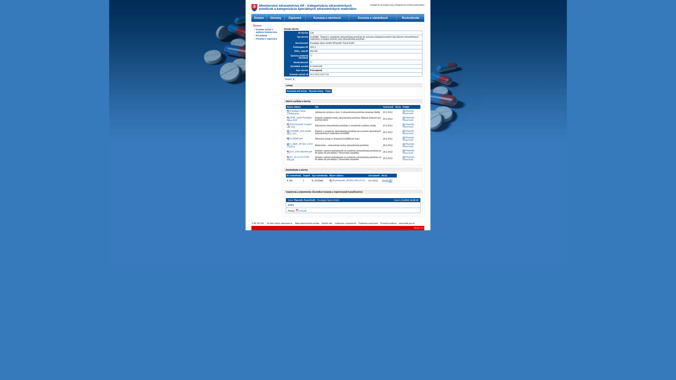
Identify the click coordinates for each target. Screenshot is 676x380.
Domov (259, 17)
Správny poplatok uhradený (299, 57)
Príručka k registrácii (266, 39)
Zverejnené (374, 175)
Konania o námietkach (373, 17)
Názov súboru (294, 107)
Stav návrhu (302, 70)
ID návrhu (303, 33)
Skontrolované (300, 62)
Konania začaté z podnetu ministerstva (266, 30)
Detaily (385, 181)
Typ (316, 107)
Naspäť (288, 79)
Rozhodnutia (410, 17)
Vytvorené (388, 107)
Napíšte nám (326, 223)
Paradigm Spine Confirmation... (296, 112)
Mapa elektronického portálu (307, 223)
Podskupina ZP (300, 47)
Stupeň (306, 175)
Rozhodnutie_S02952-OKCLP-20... (350, 180)
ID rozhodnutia (294, 175)
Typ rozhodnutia (320, 175)
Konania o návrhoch (327, 17)
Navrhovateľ (301, 43)
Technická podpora (388, 223)
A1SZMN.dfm (296, 138)
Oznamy (275, 17)
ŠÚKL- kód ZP (301, 51)
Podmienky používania (368, 223)
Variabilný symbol (299, 66)
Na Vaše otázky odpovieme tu (280, 223)
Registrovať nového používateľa (409, 5)
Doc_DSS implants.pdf (301, 151)
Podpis (406, 107)
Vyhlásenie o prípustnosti (345, 223)
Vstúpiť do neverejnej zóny (382, 5)
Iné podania (261, 35)
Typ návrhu (302, 37)
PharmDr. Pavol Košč (409, 112)
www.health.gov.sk (407, 223)
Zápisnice (294, 17)
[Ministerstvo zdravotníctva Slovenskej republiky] (254, 10)
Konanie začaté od (299, 74)
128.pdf (302, 211)
